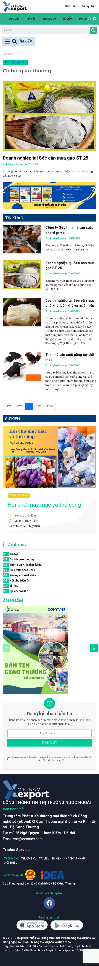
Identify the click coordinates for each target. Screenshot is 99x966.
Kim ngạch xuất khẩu (19, 575)
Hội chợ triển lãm (17, 580)
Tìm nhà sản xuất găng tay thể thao (69, 357)
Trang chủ (13, 18)
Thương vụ (49, 18)
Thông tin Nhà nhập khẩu (22, 564)
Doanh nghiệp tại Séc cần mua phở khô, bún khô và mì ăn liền (70, 303)
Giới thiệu (71, 6)
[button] (94, 19)
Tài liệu (67, 18)
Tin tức (31, 18)
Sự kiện (83, 18)
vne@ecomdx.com (28, 839)
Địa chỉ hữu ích (15, 591)
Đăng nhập (89, 6)
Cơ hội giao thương (18, 559)
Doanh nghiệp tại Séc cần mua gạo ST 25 (45, 158)
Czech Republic (15, 62)
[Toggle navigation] (18, 41)
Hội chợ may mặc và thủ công (44, 505)
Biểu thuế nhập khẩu (19, 570)
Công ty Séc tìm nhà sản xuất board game (69, 230)
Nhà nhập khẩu (74, 858)
